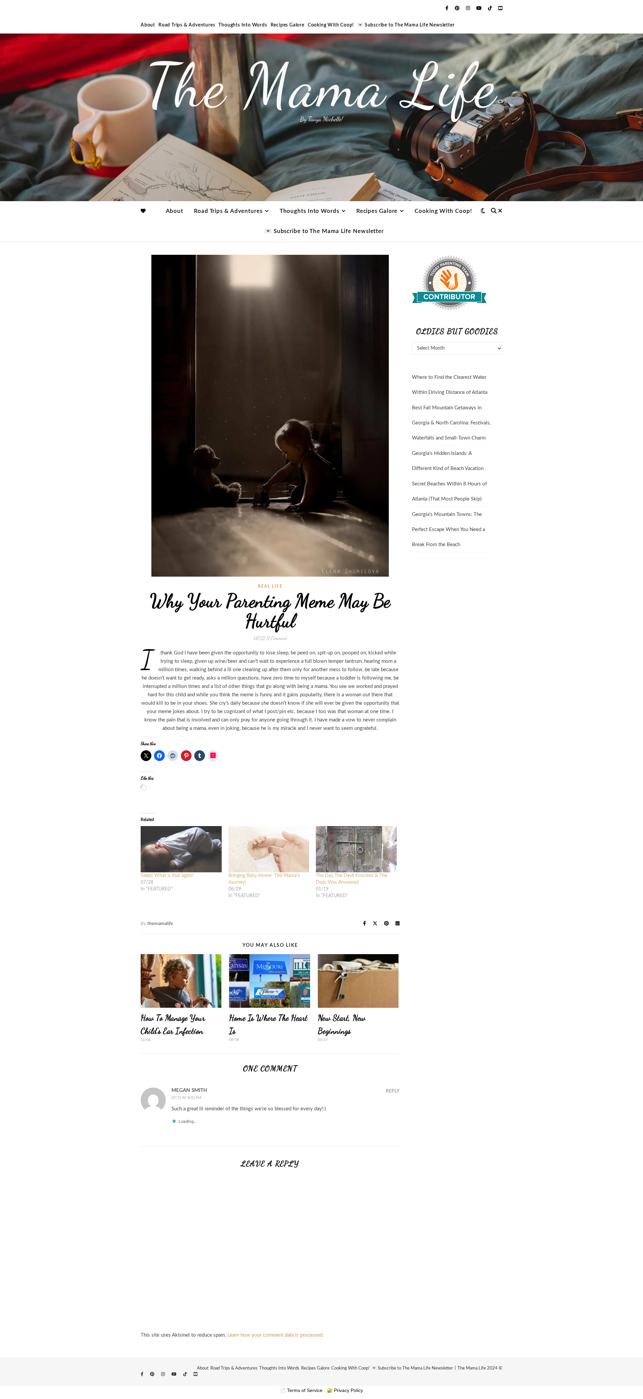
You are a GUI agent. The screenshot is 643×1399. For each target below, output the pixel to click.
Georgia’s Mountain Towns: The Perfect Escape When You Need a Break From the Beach (448, 529)
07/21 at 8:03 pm (186, 1098)
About (148, 25)
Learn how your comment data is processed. (275, 1335)
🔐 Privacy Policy (345, 1390)
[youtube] (479, 8)
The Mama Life (321, 85)
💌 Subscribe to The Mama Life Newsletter (405, 25)
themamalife (160, 923)
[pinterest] (458, 8)
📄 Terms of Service (301, 1390)
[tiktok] (490, 8)
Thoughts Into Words (242, 25)
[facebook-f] (447, 8)
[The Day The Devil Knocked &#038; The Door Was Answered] (356, 849)
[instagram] (468, 8)
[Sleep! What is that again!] (181, 849)
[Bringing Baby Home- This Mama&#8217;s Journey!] (268, 849)
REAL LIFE (270, 586)
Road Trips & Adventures (186, 25)
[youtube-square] (500, 8)
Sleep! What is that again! (167, 875)
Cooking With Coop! (331, 25)
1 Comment (277, 638)
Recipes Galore (287, 25)
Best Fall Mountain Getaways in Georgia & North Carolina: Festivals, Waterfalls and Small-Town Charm (451, 423)
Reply (393, 1091)
